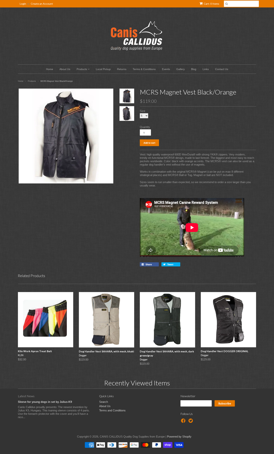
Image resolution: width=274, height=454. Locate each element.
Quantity (145, 127)
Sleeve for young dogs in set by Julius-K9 (45, 401)
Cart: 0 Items (211, 3)
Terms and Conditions (112, 410)
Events (166, 69)
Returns (121, 69)
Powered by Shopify (179, 436)
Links (206, 69)
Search (103, 401)
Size (142, 110)
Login (23, 3)
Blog (193, 69)
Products (82, 69)
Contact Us (221, 69)
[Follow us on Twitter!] (191, 422)
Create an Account (42, 3)
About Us (64, 69)
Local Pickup (103, 69)
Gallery (180, 69)
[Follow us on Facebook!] (184, 422)
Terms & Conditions (144, 69)
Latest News (26, 396)
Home (49, 69)
